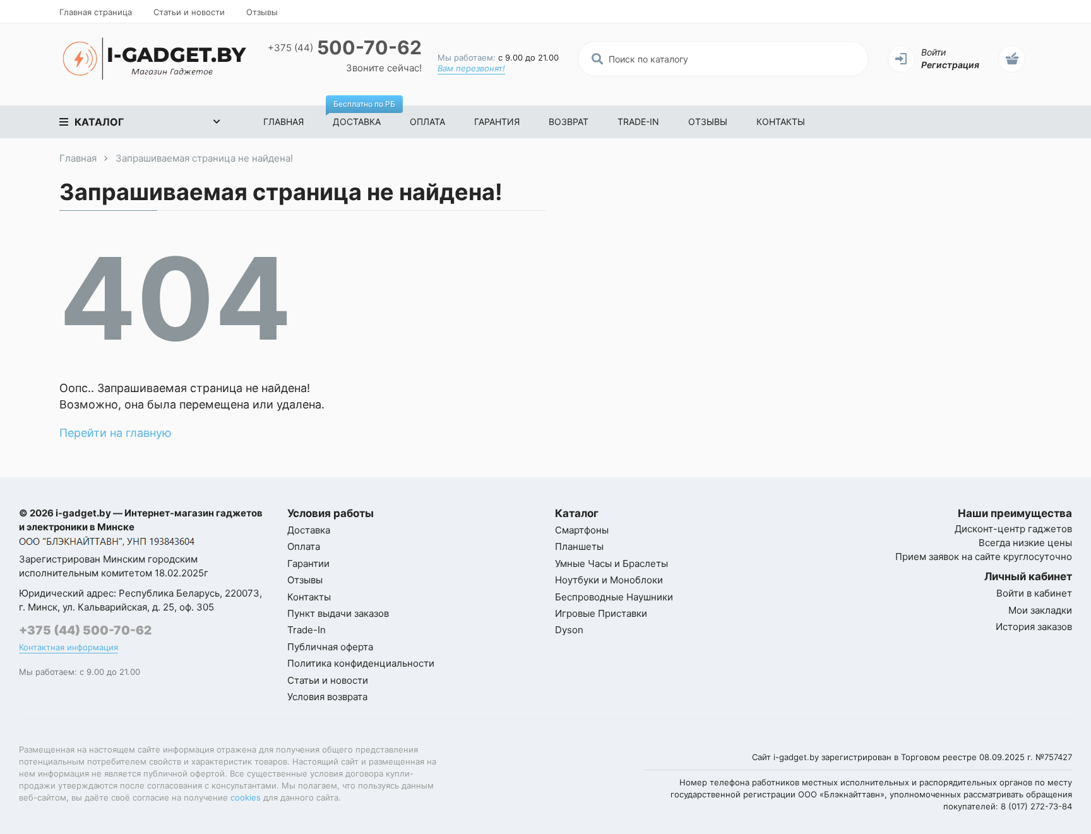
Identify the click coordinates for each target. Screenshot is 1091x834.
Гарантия (497, 121)
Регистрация (950, 64)
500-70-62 (345, 47)
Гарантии (308, 563)
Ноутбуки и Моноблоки (609, 580)
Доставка (364, 116)
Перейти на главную (115, 432)
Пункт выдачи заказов (338, 613)
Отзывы (262, 12)
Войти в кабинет (1034, 593)
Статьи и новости (189, 12)
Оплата (427, 121)
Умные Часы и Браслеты (611, 563)
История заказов (1034, 627)
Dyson (569, 630)
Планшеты (579, 546)
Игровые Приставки (601, 613)
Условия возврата (327, 697)
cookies (245, 797)
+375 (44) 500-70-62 (85, 630)
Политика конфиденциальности (360, 663)
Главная (283, 121)
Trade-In (638, 121)
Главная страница (95, 12)
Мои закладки (1040, 610)
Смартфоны (582, 530)
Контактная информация (68, 647)
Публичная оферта (330, 647)
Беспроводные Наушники (614, 597)
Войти (933, 52)
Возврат (568, 121)
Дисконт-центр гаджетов (1013, 529)
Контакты (780, 121)
